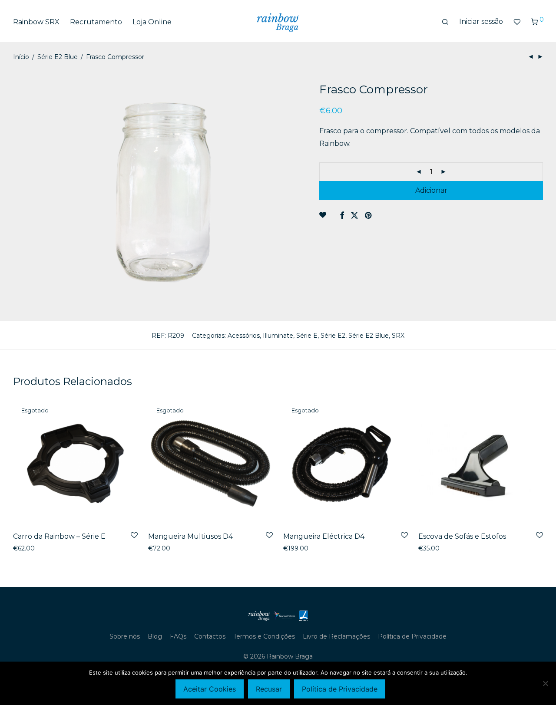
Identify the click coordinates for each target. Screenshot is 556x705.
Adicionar (431, 190)
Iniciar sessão (481, 21)
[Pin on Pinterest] (369, 215)
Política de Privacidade (412, 636)
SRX (398, 335)
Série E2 (333, 335)
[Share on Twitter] (354, 215)
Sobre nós (124, 636)
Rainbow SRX (36, 22)
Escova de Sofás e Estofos (462, 536)
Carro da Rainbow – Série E (59, 536)
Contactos (209, 636)
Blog (155, 636)
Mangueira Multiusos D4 (190, 536)
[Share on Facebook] (342, 215)
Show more (28, 548)
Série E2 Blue (57, 57)
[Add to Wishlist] (326, 215)
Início (21, 57)
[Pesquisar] (445, 22)
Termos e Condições (264, 636)
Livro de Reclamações (336, 636)
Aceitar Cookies (209, 689)
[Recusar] (545, 683)
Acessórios (244, 335)
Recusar (269, 689)
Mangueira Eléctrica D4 (323, 536)
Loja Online (152, 22)
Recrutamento (96, 22)
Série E (307, 335)
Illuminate (278, 335)
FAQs (178, 636)
